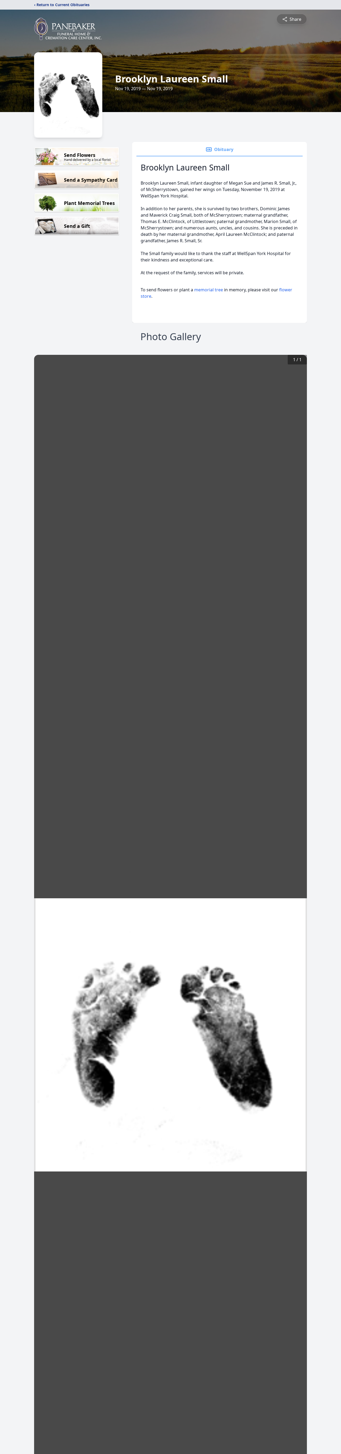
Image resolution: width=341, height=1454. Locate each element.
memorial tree (208, 290)
